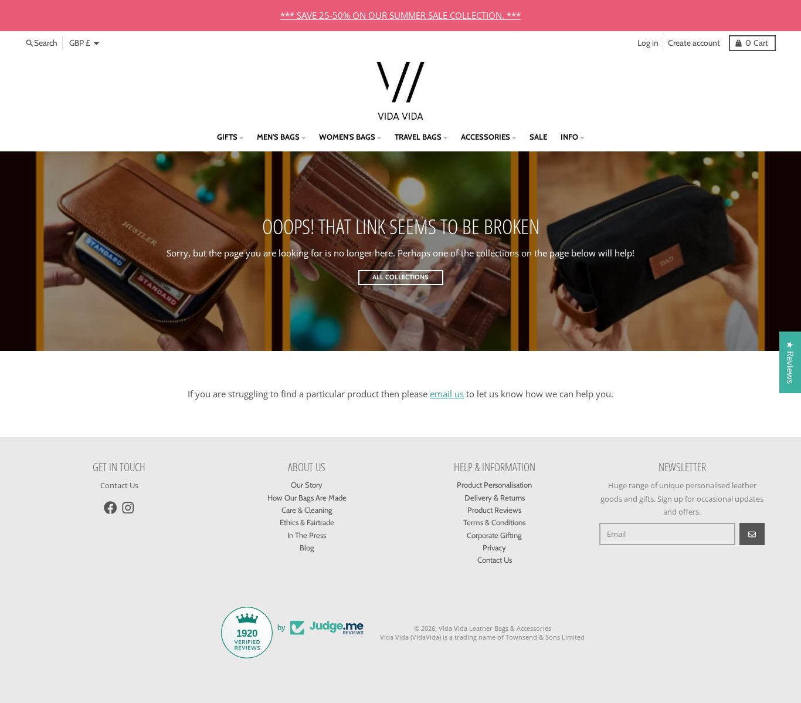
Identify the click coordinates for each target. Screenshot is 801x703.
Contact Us (119, 485)
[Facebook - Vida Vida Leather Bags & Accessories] (110, 508)
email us (447, 394)
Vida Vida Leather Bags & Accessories (495, 628)
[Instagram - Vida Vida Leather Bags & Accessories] (128, 508)
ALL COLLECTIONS (400, 277)
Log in (648, 43)
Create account (694, 43)
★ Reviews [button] (790, 362)
